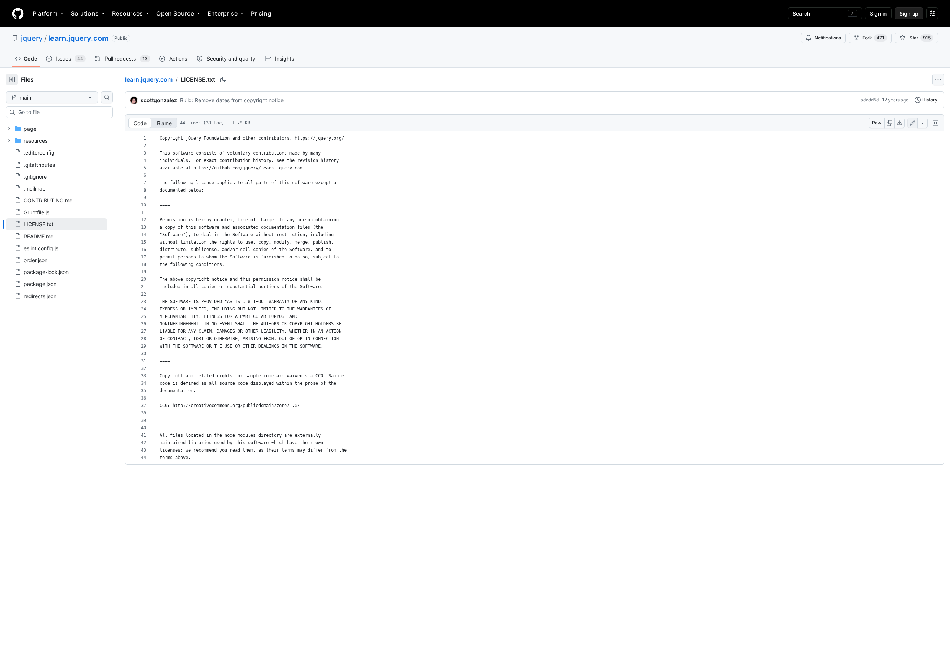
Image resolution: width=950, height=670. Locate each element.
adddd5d (870, 100)
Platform (45, 13)
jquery (32, 38)
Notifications (828, 37)
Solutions (85, 13)
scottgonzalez (159, 100)
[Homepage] (18, 13)
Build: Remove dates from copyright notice (232, 100)
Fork (873, 37)
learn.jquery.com (78, 38)
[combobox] (62, 112)
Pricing (261, 13)
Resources (127, 13)
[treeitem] (56, 224)
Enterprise (222, 13)
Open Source (175, 13)
